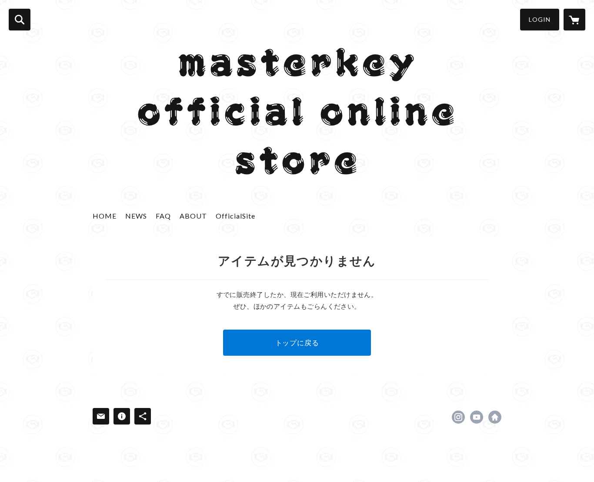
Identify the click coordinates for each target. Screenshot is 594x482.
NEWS (136, 216)
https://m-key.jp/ (494, 417)
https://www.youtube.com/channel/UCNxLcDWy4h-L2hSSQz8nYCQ (476, 417)
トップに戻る (297, 342)
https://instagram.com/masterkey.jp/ (458, 417)
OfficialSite (235, 216)
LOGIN (540, 19)
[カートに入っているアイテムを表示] (574, 19)
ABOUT (193, 216)
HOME (105, 216)
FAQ (163, 216)
